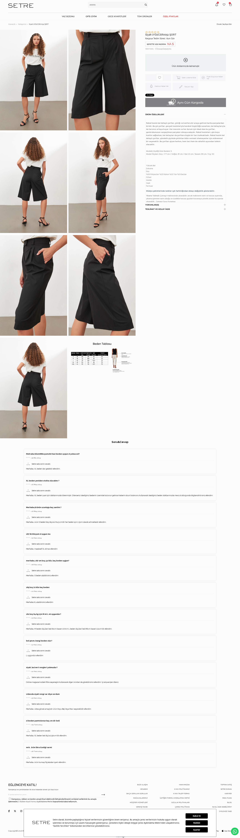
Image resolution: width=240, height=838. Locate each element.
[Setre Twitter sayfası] (15, 811)
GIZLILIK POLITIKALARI (180, 802)
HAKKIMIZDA (184, 785)
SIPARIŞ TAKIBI (142, 807)
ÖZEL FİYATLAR (170, 16)
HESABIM (144, 789)
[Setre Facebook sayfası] (9, 811)
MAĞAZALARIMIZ (140, 798)
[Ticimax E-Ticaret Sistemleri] (120, 837)
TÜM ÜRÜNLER (144, 16)
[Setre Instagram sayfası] (21, 811)
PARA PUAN (227, 798)
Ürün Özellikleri (154, 114)
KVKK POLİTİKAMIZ (182, 789)
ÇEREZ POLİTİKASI (182, 807)
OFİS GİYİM (91, 16)
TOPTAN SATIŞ (226, 785)
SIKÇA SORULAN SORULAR (137, 794)
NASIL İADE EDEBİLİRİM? (222, 807)
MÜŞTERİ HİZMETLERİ (139, 802)
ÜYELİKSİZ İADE (225, 811)
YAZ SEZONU (68, 16)
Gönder (103, 794)
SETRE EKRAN (226, 789)
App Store (228, 831)
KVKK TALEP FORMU (181, 794)
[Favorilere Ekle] (159, 77)
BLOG (229, 802)
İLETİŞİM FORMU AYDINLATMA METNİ (175, 798)
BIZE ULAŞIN (142, 785)
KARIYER (228, 794)
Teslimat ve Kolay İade (157, 209)
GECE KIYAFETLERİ (117, 16)
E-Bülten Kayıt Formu (27, 802)
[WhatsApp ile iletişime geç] (235, 831)
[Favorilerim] (224, 7)
